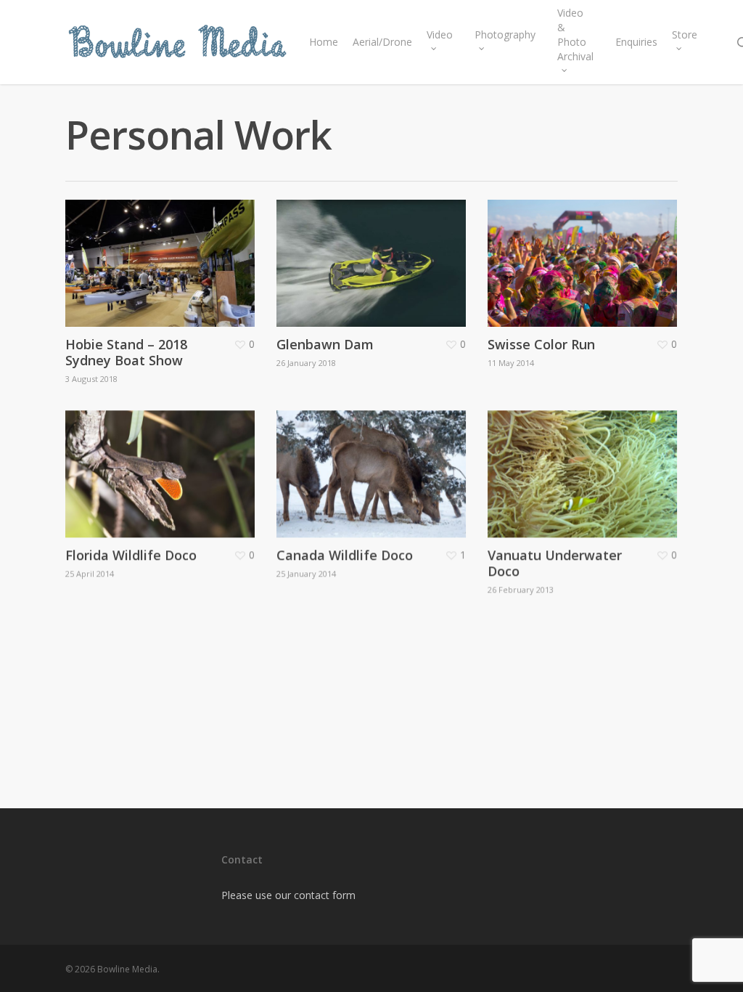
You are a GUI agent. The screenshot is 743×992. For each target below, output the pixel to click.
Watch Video (564, 239)
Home (323, 42)
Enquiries (636, 42)
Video (440, 34)
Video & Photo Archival (575, 34)
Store (684, 34)
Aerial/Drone (382, 42)
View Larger (141, 239)
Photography (505, 34)
